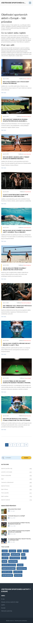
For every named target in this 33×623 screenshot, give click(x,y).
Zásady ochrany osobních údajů (9, 602)
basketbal (20, 565)
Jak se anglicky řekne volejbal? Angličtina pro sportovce (14, 269)
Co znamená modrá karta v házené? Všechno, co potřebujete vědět (19, 539)
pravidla (4, 561)
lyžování (26, 551)
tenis (23, 554)
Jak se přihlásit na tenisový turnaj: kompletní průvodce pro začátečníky (19, 531)
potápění (5, 551)
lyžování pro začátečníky (9, 565)
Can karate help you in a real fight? (16, 515)
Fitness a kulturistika (6, 475)
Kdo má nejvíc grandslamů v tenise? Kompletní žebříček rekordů (16, 157)
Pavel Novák (28, 191)
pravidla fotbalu (15, 554)
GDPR (3, 605)
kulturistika (12, 551)
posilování (5, 558)
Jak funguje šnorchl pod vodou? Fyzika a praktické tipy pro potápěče (16, 419)
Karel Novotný (27, 340)
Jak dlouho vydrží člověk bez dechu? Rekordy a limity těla (16, 344)
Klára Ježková (27, 78)
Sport (2, 479)
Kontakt (3, 608)
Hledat (26, 457)
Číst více (3, 92)
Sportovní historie (5, 486)
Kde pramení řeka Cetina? (14, 509)
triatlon (24, 558)
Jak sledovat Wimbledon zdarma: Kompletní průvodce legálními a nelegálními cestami (15, 120)
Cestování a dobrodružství (7, 482)
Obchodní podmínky (6, 611)
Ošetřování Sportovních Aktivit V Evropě (14, 3)
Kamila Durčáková (26, 116)
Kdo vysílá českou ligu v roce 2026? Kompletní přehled (16, 82)
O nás (2, 599)
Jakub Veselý (28, 378)
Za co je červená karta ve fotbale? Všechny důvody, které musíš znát (19, 523)
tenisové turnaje (21, 568)
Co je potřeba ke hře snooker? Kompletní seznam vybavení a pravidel (17, 382)
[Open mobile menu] (30, 2)
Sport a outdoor (4, 496)
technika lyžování (14, 558)
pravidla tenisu (18, 572)
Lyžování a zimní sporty (6, 472)
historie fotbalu (13, 561)
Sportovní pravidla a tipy (6, 468)
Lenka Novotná (27, 154)
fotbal (19, 551)
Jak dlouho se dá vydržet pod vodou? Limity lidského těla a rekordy (17, 231)
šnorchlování (18, 575)
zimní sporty (6, 554)
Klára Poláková (27, 265)
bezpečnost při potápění (9, 568)
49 (26, 445)
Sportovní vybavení (5, 499)
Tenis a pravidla (5, 492)
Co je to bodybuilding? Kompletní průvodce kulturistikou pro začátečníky (15, 195)
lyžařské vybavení (7, 572)
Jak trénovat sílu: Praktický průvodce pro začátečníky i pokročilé (17, 306)
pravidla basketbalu (7, 575)
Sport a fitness (4, 489)
